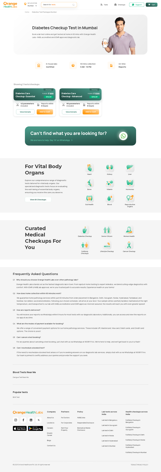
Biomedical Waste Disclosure (83, 429)
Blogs (49, 440)
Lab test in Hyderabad (110, 441)
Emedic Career (49, 434)
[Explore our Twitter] (39, 420)
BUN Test (16, 397)
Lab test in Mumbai (108, 446)
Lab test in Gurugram (109, 425)
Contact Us (51, 446)
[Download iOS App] (20, 429)
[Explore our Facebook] (23, 420)
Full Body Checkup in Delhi (135, 435)
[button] (31, 4)
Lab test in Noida (108, 436)
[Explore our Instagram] (15, 420)
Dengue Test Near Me (21, 377)
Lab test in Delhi (107, 430)
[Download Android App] (35, 429)
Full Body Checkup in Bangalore (133, 421)
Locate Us (50, 423)
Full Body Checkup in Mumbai (136, 452)
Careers (50, 428)
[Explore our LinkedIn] (31, 420)
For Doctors (65, 418)
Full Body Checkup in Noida (135, 440)
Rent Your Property (64, 429)
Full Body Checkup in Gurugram (133, 428)
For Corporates (66, 423)
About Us (50, 418)
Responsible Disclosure (85, 423)
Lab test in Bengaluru (109, 420)
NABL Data (81, 418)
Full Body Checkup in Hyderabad (133, 446)
